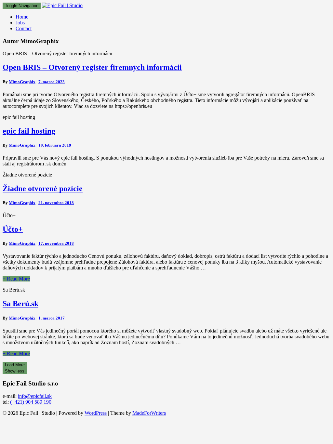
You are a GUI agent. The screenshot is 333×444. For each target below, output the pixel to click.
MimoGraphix (22, 81)
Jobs (20, 22)
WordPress (96, 413)
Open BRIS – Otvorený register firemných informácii (92, 67)
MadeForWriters (149, 413)
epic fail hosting (29, 131)
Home (22, 17)
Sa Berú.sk (20, 303)
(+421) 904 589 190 (30, 402)
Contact (24, 28)
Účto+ (13, 229)
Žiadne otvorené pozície (43, 188)
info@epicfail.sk (35, 396)
